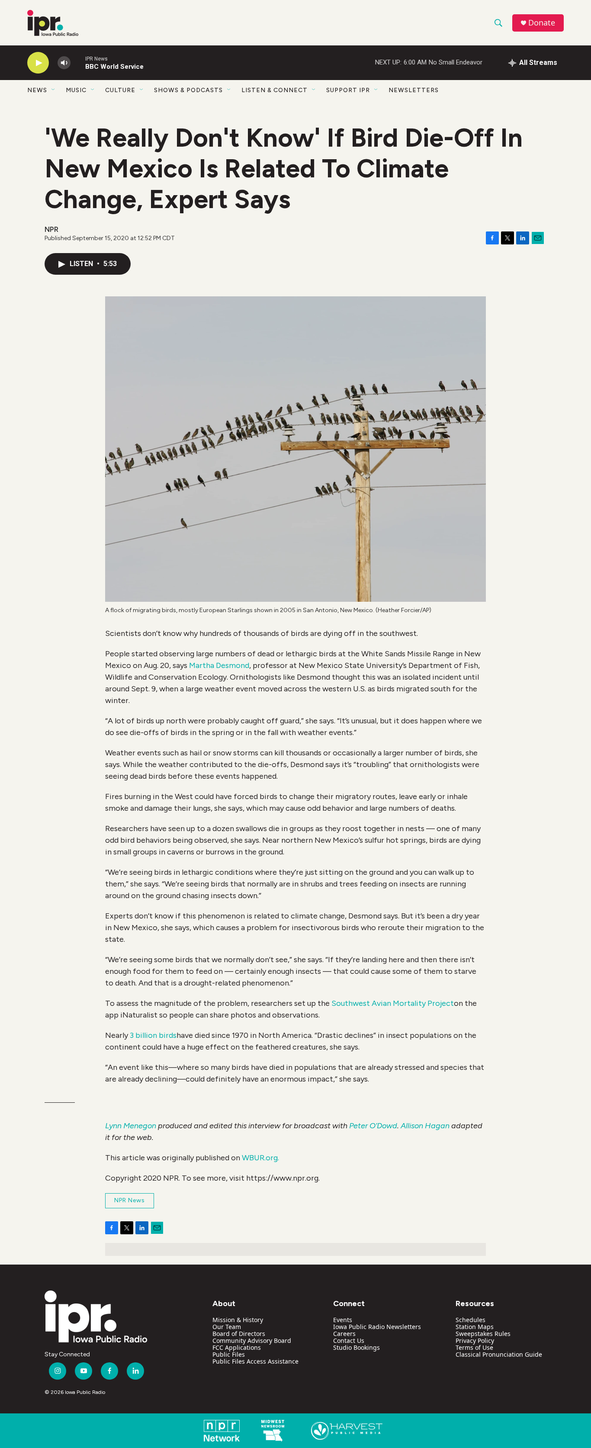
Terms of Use (474, 1347)
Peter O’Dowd (373, 1125)
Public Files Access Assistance (255, 1361)
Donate (541, 22)
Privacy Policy (475, 1340)
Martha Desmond (219, 665)
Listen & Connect (274, 90)
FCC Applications (236, 1347)
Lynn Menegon (130, 1125)
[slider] (78, 62)
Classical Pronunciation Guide (499, 1354)
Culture (120, 90)
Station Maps (475, 1327)
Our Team (226, 1327)
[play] (38, 63)
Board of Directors (238, 1333)
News (37, 90)
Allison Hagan (425, 1125)
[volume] (64, 63)
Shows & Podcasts (188, 90)
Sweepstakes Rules (483, 1333)
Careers (344, 1333)
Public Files (228, 1354)
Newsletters (414, 90)
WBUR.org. (260, 1157)
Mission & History (237, 1320)
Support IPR (348, 90)
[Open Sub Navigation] (53, 90)
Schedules (470, 1320)
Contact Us (348, 1340)
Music (76, 90)
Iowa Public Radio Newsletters (377, 1327)
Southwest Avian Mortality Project (392, 1003)
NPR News (129, 1200)
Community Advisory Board (251, 1340)
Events (342, 1320)
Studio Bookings (356, 1347)
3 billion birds (153, 1035)
